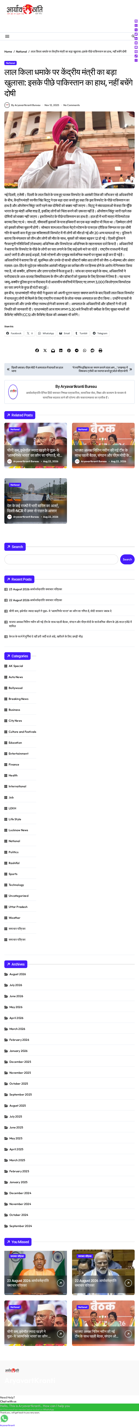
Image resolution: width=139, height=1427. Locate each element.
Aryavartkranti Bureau (78, 386)
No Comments (71, 105)
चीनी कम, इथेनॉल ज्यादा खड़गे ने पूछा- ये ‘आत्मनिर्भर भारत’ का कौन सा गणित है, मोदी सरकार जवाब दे (34, 455)
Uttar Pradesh (18, 907)
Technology (16, 885)
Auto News (16, 677)
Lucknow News (18, 830)
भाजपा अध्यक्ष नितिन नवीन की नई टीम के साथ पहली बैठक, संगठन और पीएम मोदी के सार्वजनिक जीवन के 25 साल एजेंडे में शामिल (103, 455)
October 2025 (18, 1083)
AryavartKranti (29, 1380)
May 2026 (15, 1007)
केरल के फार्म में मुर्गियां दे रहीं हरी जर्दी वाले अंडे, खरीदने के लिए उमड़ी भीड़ (46, 636)
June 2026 (16, 996)
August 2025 (17, 1105)
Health (13, 775)
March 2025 (17, 1160)
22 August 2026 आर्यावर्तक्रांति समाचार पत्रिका (35, 600)
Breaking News (18, 699)
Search (17, 547)
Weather (14, 918)
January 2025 (18, 1182)
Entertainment (18, 753)
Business (14, 709)
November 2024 (20, 1204)
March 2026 (17, 1029)
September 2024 (20, 1226)
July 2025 (15, 1116)
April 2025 (16, 1149)
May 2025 (15, 1138)
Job (11, 797)
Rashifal (14, 863)
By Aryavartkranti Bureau (25, 105)
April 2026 (16, 1018)
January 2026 (18, 1051)
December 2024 (20, 1193)
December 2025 (20, 1062)
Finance (14, 764)
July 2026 (15, 985)
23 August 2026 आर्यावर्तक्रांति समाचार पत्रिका (35, 589)
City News (15, 720)
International (17, 786)
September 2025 (20, 1094)
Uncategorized (18, 896)
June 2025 (16, 1127)
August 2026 (17, 974)
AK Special (16, 666)
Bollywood (15, 688)
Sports (13, 874)
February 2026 (19, 1040)
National (10, 62)
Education (15, 742)
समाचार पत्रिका (17, 928)
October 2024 (18, 1215)
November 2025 (20, 1072)
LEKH (12, 808)
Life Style (15, 819)
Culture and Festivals (22, 732)
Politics (13, 852)
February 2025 (19, 1171)
